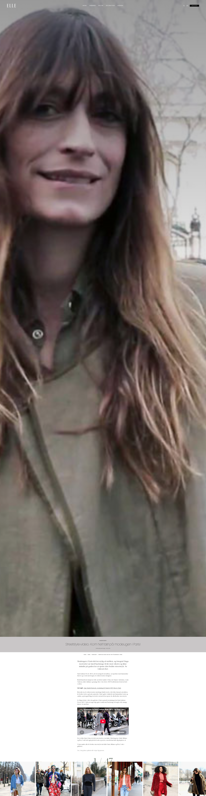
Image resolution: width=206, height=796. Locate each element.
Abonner (194, 5)
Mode (85, 5)
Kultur (100, 5)
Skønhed (92, 5)
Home (85, 654)
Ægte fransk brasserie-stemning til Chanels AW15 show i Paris (102, 688)
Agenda (120, 5)
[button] (117, 761)
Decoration (110, 5)
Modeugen (103, 640)
